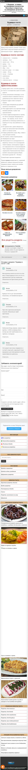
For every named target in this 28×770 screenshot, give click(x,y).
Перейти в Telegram (14, 428)
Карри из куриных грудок (8, 545)
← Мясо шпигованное (6, 257)
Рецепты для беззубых (8, 717)
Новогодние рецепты (8, 441)
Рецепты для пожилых (8, 708)
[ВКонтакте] (6, 173)
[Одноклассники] (3, 173)
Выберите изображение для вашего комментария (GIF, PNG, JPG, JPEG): (11, 412)
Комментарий (5, 371)
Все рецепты (6, 438)
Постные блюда (7, 444)
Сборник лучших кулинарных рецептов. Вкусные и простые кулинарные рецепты (14, 7)
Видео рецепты (5, 485)
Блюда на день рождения (8, 471)
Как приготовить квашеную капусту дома (13, 740)
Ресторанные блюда (7, 489)
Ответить (5, 282)
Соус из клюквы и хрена (8, 655)
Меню (4, 1)
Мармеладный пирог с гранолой (10, 678)
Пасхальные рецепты (8, 447)
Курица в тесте (14, 22)
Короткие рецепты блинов (9, 482)
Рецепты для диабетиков (8, 724)
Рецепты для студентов (8, 714)
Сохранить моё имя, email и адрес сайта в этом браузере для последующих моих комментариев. (13, 404)
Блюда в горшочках (7, 468)
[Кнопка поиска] (26, 15)
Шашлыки (4, 498)
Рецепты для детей (7, 711)
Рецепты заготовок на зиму (9, 495)
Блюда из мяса (14, 20)
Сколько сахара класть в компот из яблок (13, 737)
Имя (2, 390)
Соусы (3, 492)
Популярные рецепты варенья (10, 752)
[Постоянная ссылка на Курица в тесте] (14, 36)
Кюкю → (25, 257)
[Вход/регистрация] (24, 15)
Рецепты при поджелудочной (10, 721)
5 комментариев (17, 24)
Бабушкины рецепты (7, 474)
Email (3, 395)
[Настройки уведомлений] (3, 767)
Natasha (10, 24)
